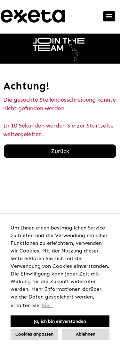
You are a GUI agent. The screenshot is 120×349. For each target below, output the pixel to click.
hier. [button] (47, 305)
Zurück (60, 151)
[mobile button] (109, 16)
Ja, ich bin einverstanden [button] (60, 321)
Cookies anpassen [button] (34, 334)
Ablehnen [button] (85, 334)
